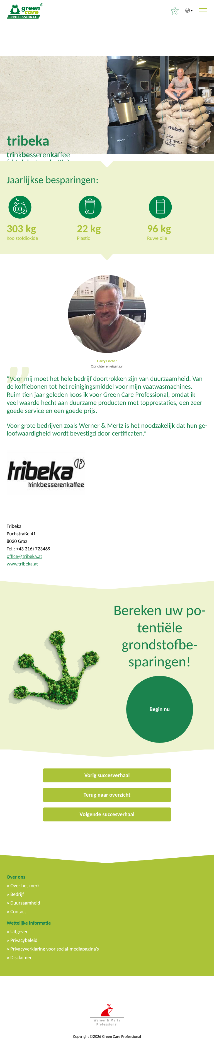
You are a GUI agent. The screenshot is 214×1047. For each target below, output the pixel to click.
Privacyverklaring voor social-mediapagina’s (54, 949)
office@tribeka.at (24, 556)
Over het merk (25, 885)
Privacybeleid (23, 940)
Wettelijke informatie (29, 923)
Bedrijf (17, 894)
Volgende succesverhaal (106, 814)
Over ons (16, 877)
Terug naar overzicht (107, 795)
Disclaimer (20, 957)
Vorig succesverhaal (107, 775)
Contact (18, 911)
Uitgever (19, 931)
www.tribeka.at (22, 564)
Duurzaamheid (25, 903)
